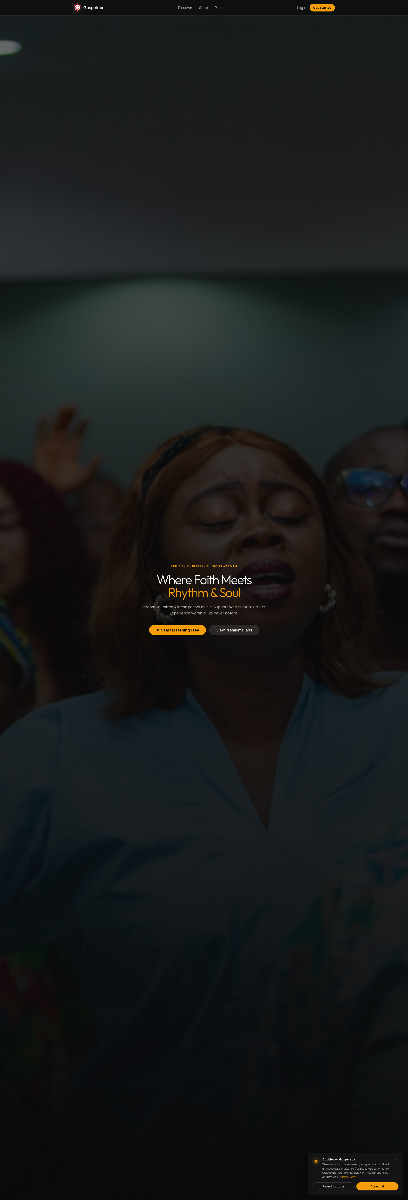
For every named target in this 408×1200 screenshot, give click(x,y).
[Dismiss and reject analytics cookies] (396, 1159)
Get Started (322, 8)
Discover (185, 7)
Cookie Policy (348, 1177)
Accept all (377, 1186)
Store (203, 7)
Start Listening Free (180, 630)
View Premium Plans (234, 630)
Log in (301, 7)
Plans (219, 7)
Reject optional (333, 1186)
